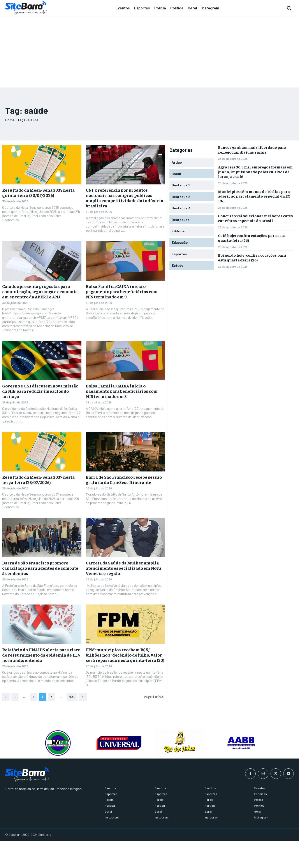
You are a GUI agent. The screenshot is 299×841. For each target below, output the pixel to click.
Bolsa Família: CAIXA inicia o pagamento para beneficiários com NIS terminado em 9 (122, 291)
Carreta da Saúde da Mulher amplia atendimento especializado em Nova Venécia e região (123, 568)
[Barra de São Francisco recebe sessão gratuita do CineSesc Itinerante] (125, 451)
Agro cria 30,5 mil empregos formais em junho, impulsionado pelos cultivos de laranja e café (255, 171)
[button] (289, 8)
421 (72, 696)
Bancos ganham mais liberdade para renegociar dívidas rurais (252, 149)
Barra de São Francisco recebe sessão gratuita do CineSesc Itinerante (124, 479)
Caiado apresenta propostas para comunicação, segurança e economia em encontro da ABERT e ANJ (40, 291)
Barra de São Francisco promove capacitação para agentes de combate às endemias (40, 568)
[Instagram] (263, 773)
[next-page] (83, 697)
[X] (276, 773)
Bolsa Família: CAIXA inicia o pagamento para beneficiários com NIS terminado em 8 (122, 391)
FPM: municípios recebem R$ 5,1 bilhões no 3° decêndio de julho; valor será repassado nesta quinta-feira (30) (125, 655)
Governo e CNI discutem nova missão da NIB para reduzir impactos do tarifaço (40, 391)
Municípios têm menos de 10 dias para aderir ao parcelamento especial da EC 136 (254, 196)
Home (10, 120)
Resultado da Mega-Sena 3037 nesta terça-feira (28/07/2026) (38, 479)
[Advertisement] (149, 50)
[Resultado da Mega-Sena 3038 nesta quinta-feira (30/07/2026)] (41, 164)
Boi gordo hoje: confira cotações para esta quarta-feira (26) (252, 257)
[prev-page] (6, 697)
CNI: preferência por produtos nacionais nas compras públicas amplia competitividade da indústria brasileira (124, 197)
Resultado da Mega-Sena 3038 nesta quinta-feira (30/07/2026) (38, 192)
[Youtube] (288, 773)
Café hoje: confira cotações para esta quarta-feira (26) (251, 238)
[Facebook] (250, 773)
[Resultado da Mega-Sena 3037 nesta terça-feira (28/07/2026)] (41, 451)
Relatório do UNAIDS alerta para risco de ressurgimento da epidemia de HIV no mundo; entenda (41, 655)
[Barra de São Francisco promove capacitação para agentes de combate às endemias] (41, 537)
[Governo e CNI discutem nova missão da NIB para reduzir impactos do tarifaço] (41, 360)
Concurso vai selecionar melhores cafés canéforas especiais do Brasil (255, 218)
